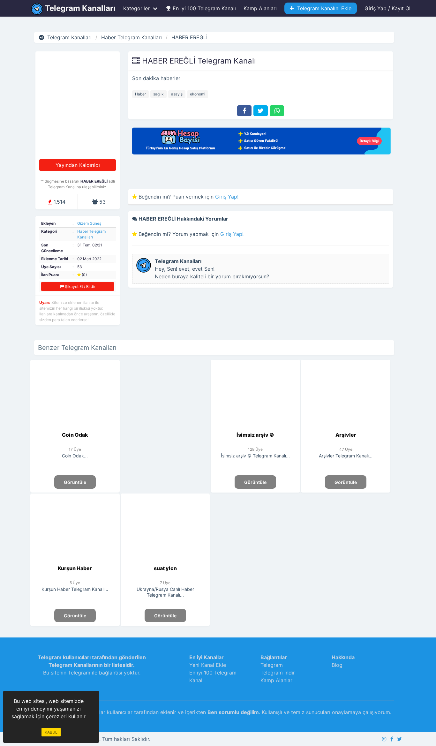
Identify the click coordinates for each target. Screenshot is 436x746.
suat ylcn (165, 568)
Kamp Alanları (260, 8)
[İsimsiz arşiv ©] (255, 427)
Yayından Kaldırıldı (78, 165)
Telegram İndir (277, 672)
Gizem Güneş (89, 223)
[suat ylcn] (165, 560)
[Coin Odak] (75, 427)
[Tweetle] (260, 110)
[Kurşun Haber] (75, 560)
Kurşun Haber (75, 568)
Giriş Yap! (226, 196)
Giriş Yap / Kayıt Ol (387, 8)
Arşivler (345, 435)
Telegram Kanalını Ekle (322, 8)
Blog (337, 665)
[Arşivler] (346, 427)
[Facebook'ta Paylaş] (244, 110)
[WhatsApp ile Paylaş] (277, 110)
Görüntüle (75, 482)
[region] (165, 415)
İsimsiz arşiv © (255, 435)
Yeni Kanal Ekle (207, 665)
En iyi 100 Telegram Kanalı (203, 8)
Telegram (271, 665)
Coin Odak (75, 435)
